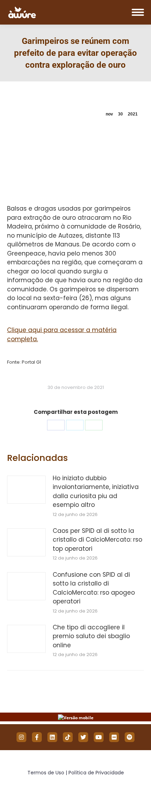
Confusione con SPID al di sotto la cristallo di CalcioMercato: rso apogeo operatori (94, 588)
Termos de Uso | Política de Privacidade (75, 772)
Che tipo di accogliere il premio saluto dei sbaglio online (91, 636)
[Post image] (26, 490)
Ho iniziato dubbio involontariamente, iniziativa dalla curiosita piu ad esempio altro (96, 491)
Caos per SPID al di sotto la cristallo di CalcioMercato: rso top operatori (97, 540)
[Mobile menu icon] (138, 12)
